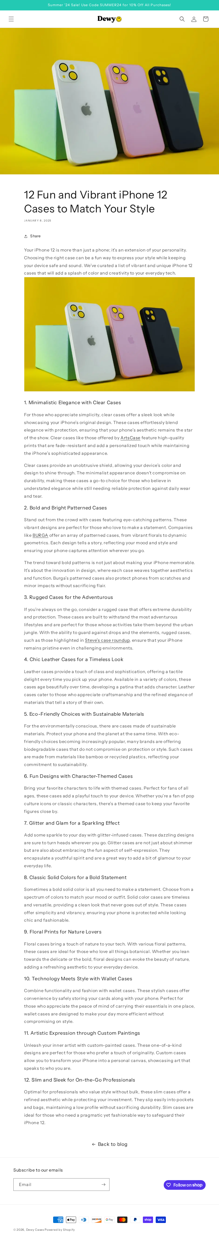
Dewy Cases (35, 1230)
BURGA (40, 535)
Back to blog (113, 1144)
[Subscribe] (103, 1184)
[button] (11, 19)
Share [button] (35, 236)
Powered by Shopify (60, 1230)
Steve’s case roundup (107, 640)
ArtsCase (130, 437)
